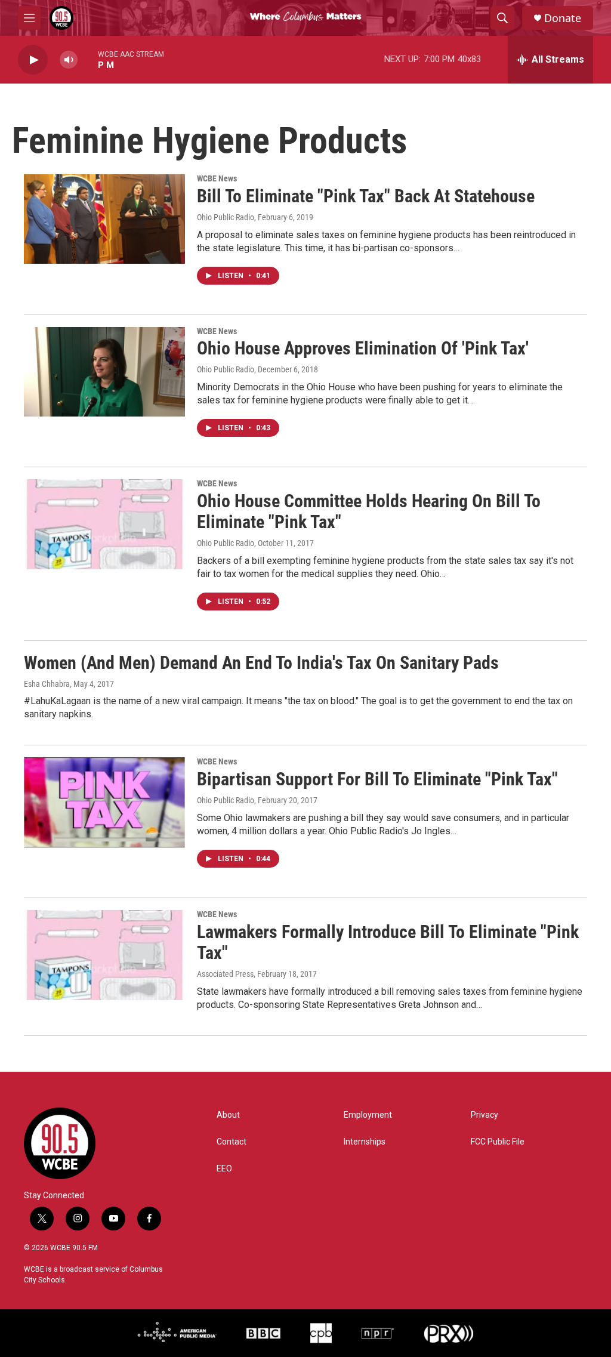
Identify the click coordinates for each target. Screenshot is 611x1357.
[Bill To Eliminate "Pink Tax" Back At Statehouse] (104, 219)
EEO (224, 1168)
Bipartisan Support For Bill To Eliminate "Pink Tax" (377, 779)
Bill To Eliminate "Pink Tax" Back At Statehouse (366, 196)
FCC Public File (497, 1141)
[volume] (68, 60)
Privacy (484, 1115)
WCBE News (217, 178)
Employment (368, 1115)
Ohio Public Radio (225, 217)
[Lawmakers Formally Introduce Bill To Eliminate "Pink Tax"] (104, 955)
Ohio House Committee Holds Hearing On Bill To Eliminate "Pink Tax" (369, 511)
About (228, 1115)
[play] (32, 60)
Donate (562, 18)
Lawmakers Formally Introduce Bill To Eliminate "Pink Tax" (388, 942)
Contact (231, 1141)
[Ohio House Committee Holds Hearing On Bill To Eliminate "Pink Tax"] (104, 524)
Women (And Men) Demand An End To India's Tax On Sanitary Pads (261, 662)
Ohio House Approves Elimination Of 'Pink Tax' (363, 348)
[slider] (88, 59)
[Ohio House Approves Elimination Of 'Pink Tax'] (104, 372)
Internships (364, 1141)
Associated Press (225, 974)
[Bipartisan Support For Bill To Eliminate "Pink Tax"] (104, 802)
